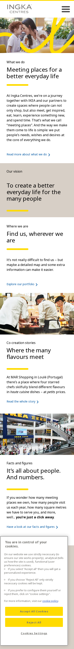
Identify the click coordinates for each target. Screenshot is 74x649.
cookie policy (50, 601)
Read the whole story (21, 401)
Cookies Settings (34, 633)
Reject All (34, 622)
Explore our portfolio (20, 284)
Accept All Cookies (34, 611)
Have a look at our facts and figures (31, 527)
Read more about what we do (27, 154)
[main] (34, 591)
